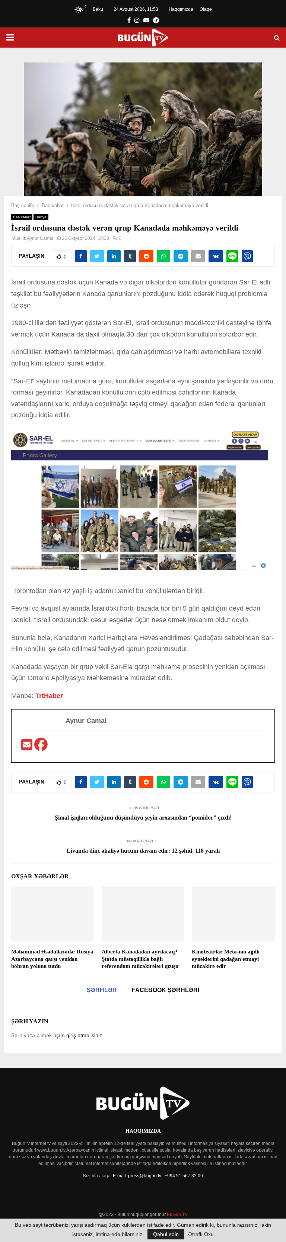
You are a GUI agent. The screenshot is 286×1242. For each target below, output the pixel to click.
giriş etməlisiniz (84, 1035)
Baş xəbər (22, 217)
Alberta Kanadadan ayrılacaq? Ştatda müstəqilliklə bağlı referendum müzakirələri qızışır (140, 959)
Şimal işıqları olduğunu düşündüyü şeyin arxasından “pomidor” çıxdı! (143, 817)
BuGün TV (177, 1214)
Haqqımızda (181, 9)
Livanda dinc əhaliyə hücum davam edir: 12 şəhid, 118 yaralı (143, 850)
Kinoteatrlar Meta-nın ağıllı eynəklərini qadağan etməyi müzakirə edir (226, 959)
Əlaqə (206, 9)
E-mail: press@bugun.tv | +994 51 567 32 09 (158, 1175)
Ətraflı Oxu (201, 1234)
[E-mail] (27, 747)
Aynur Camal (40, 238)
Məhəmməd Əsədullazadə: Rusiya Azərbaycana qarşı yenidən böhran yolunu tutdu (52, 959)
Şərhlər (102, 990)
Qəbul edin (166, 1234)
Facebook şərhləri (165, 990)
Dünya (41, 217)
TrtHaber (49, 695)
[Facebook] (41, 747)
